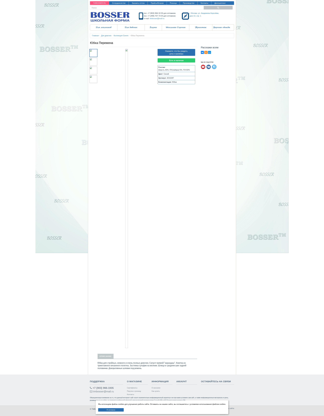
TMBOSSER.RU (99, 3)
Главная (95, 36)
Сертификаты (132, 388)
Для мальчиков (103, 27)
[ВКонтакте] (202, 52)
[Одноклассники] (205, 52)
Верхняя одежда (221, 27)
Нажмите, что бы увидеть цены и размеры (176, 52)
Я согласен (111, 410)
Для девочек (131, 27)
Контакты (204, 3)
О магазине (156, 388)
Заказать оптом (138, 3)
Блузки (153, 27)
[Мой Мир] (209, 52)
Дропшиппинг (220, 3)
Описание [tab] (105, 356)
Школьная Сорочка (175, 27)
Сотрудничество (119, 3)
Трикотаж (200, 27)
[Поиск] (218, 7)
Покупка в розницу (134, 391)
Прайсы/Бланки (157, 3)
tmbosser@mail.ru (157, 18)
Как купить (156, 391)
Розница (173, 3)
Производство (188, 3)
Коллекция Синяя (121, 36)
